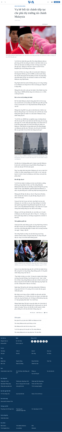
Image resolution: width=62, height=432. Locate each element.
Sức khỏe (49, 353)
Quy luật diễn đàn (20, 393)
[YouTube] (52, 2)
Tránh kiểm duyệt (4, 418)
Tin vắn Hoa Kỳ (50, 371)
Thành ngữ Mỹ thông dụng (37, 381)
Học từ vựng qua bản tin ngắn (22, 383)
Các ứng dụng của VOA (37, 409)
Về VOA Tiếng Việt (5, 393)
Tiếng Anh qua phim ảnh (6, 386)
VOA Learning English (37, 386)
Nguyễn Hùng (19, 361)
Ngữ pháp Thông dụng (6, 383)
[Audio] (48, 2)
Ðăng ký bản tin (4, 341)
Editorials (34, 428)
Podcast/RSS (3, 343)
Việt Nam (3, 351)
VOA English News (5, 428)
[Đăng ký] (46, 341)
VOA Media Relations (21, 425)
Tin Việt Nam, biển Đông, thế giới (22, 371)
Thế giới (2, 353)
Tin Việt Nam (19, 341)
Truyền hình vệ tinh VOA (6, 371)
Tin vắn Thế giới (35, 373)
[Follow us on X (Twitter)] (35, 341)
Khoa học (49, 351)
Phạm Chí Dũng (19, 363)
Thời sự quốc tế (19, 343)
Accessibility (19, 428)
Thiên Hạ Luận (35, 363)
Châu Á (18, 351)
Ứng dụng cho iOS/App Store (7, 409)
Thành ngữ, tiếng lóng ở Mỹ (22, 381)
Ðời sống (34, 353)
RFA (33, 425)
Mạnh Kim (3, 361)
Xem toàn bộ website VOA (7, 401)
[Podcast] (44, 341)
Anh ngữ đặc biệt (20, 386)
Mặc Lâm (3, 363)
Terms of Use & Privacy (37, 393)
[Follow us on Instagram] (41, 341)
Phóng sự (34, 371)
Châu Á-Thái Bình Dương (20, 6)
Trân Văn (49, 361)
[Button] (45, 24)
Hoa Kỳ (18, 353)
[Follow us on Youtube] (38, 341)
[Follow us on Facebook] (32, 341)
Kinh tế (33, 351)
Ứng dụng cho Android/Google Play (21, 409)
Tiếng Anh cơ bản (5, 381)
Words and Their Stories (37, 383)
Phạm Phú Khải (35, 361)
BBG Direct (3, 425)
